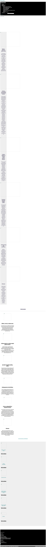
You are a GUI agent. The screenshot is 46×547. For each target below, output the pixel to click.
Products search (5, 13)
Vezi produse (3, 453)
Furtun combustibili (6, 8)
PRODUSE (3, 5)
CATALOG (1, 533)
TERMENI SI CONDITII (3, 537)
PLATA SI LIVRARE (3, 536)
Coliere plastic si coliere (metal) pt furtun (9, 10)
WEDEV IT (44, 546)
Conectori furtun (5, 9)
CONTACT (3, 12)
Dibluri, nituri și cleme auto (7, 6)
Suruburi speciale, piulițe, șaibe (7, 7)
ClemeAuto (3, 2)
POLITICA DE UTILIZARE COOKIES (5, 538)
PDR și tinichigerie (5, 11)
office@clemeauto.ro (3, 542)
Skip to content (2, 0)
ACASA (3, 4)
